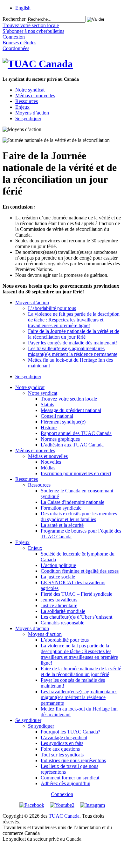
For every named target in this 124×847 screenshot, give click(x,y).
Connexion (62, 794)
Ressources (26, 101)
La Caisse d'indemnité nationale (72, 502)
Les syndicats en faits (62, 743)
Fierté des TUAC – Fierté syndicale (76, 594)
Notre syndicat (30, 89)
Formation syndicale (61, 508)
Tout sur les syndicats (62, 754)
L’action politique (58, 565)
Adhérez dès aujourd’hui (65, 783)
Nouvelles (51, 462)
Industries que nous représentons (73, 760)
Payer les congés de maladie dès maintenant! (72, 342)
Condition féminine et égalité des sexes (80, 571)
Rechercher (14, 19)
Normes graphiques (60, 439)
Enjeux (22, 107)
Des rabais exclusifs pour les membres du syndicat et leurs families (79, 516)
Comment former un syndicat (70, 777)
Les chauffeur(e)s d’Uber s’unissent (76, 617)
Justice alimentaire (59, 605)
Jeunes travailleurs (59, 599)
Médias (48, 467)
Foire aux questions (60, 749)
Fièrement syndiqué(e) (63, 421)
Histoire (49, 427)
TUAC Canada (64, 816)
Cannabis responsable (62, 622)
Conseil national (57, 416)
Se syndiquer (28, 118)
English (23, 8)
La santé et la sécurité (62, 525)
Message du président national (71, 410)
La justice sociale (58, 576)
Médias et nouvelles (35, 95)
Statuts (47, 404)
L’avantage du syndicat (64, 737)
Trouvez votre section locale (69, 398)
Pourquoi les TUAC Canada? (70, 731)
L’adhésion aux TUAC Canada (72, 444)
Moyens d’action (32, 112)
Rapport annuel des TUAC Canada (76, 433)
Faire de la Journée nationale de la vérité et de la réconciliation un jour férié (73, 334)
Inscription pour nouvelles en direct (76, 473)
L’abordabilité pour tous (52, 308)
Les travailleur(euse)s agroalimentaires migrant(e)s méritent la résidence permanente (72, 351)
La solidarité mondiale (63, 611)
